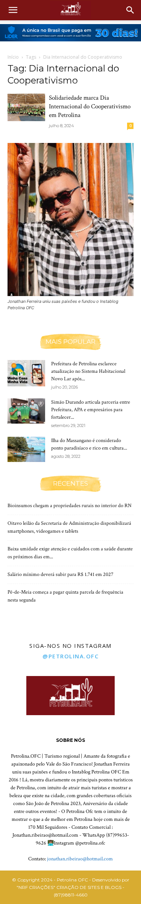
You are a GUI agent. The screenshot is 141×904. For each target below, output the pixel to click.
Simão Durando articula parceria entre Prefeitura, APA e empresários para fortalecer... (90, 410)
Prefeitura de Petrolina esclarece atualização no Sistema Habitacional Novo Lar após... (88, 371)
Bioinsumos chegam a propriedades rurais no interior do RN (70, 505)
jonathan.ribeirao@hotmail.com (80, 858)
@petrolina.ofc (70, 656)
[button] (13, 10)
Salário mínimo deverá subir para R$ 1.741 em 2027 (61, 574)
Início (13, 57)
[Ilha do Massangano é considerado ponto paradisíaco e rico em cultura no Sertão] (26, 449)
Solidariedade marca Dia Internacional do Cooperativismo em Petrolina (89, 106)
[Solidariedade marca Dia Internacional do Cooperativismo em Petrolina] (26, 107)
